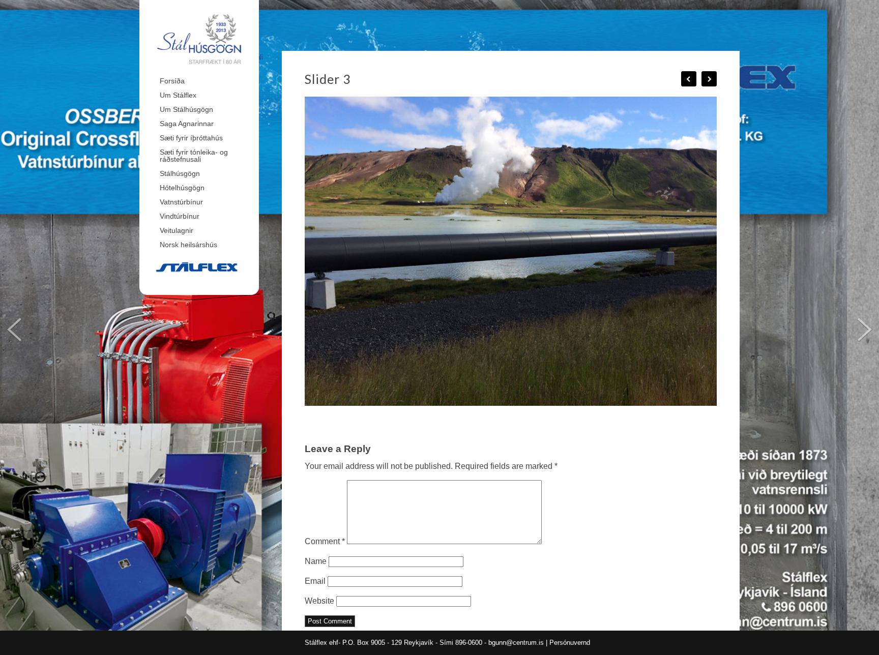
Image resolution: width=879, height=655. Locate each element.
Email (315, 581)
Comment (325, 541)
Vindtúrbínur (179, 216)
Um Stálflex (178, 95)
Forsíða (172, 80)
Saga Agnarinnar (187, 123)
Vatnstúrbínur (181, 201)
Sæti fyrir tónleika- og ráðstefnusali (194, 155)
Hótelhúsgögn (182, 187)
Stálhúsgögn (180, 173)
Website (319, 601)
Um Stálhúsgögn (186, 109)
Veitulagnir (176, 230)
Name (316, 561)
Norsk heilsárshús (188, 244)
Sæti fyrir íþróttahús (191, 137)
